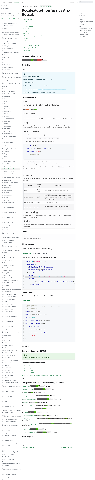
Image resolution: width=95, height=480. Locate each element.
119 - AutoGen (6, 338)
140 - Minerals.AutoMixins (9, 391)
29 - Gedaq (5, 99)
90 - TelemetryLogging (8, 260)
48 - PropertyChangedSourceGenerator (11, 148)
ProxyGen (25, 412)
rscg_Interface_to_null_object (31, 424)
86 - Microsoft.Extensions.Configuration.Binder (11, 249)
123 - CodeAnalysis (7, 348)
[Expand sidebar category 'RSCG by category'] (18, 13)
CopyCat (25, 392)
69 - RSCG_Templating (8, 202)
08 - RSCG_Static (6, 41)
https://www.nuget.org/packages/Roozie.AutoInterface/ (40, 86)
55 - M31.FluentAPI (7, 166)
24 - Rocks (5, 86)
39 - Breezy (5, 123)
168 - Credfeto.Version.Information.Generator (11, 468)
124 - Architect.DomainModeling (10, 350)
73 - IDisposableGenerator (9, 212)
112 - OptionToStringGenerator (10, 319)
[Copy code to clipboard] (72, 145)
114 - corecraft (6, 324)
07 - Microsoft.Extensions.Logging (10, 37)
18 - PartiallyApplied (7, 67)
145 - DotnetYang (6, 404)
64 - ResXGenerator (7, 190)
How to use (26, 33)
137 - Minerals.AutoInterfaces (10, 382)
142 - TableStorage (7, 396)
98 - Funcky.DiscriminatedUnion (10, 280)
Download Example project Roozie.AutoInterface (36, 357)
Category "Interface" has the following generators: (37, 48)
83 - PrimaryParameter (8, 240)
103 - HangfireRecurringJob (9, 294)
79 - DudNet (5, 227)
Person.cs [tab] (44, 253)
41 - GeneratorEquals (7, 128)
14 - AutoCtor (5, 57)
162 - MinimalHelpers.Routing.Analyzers (11, 451)
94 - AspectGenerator (7, 270)
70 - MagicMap (6, 205)
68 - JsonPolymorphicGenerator (10, 200)
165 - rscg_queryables (8, 459)
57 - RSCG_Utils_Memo (8, 171)
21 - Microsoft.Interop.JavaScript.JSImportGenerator (11, 76)
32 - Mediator (5, 106)
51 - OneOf (5, 156)
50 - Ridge (4, 154)
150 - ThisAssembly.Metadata (9, 419)
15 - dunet (5, 60)
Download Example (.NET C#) (31, 43)
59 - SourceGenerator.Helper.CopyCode (11, 176)
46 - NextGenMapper (7, 142)
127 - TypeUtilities (6, 358)
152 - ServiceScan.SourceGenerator (10, 424)
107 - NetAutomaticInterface (9, 306)
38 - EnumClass (6, 121)
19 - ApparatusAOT (7, 69)
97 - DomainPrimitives (8, 278)
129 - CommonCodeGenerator (10, 363)
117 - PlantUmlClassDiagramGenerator (11, 332)
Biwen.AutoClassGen (28, 389)
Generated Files (28, 38)
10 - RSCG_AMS (6, 46)
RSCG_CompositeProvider (30, 419)
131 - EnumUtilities (7, 367)
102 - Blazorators (6, 291)
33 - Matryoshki (6, 109)
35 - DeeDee (5, 113)
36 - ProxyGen (6, 116)
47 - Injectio (5, 145)
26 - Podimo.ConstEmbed (8, 91)
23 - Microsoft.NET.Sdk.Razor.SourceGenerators (11, 83)
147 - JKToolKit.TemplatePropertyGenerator (11, 409)
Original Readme (28, 26)
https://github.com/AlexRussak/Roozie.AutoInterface (52, 89)
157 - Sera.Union (6, 438)
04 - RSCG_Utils (6, 28)
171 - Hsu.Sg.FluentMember (9, 477)
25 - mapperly (5, 89)
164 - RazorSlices (6, 457)
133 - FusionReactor (7, 372)
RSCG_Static (27, 429)
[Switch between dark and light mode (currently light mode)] (77, 2)
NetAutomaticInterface (29, 409)
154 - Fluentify (6, 430)
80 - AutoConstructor (7, 230)
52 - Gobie (5, 159)
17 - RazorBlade (6, 65)
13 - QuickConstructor (8, 55)
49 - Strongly (5, 151)
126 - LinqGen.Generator (8, 355)
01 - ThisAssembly (7, 21)
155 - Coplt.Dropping (7, 433)
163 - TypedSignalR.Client (8, 454)
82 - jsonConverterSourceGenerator (10, 237)
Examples (16, 2)
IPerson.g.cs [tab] (26, 300)
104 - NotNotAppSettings (8, 299)
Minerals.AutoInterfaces (29, 406)
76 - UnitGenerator (7, 220)
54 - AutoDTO (5, 164)
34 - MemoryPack (6, 111)
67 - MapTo (5, 197)
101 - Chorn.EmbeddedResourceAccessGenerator (11, 288)
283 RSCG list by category (8, 18)
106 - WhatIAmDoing (7, 304)
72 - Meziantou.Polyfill (8, 210)
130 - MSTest (5, 365)
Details (25, 21)
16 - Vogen (5, 62)
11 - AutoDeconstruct (7, 48)
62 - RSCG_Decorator (7, 185)
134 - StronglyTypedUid (8, 375)
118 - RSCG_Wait (6, 335)
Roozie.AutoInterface (29, 415)
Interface (24, 440)
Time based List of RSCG (7, 16)
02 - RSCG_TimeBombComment (10, 23)
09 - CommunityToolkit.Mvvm (10, 43)
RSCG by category (6, 13)
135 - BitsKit (5, 377)
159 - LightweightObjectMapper (10, 443)
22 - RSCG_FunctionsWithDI (9, 80)
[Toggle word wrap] (71, 261)
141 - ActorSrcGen (7, 394)
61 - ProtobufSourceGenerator (10, 182)
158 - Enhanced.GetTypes (8, 440)
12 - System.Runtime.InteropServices (10, 51)
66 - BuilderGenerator (8, 195)
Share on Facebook (29, 366)
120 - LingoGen (6, 340)
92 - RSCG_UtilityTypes (8, 265)
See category (27, 50)
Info (25, 24)
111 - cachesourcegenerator (9, 316)
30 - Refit (4, 101)
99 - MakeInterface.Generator (10, 283)
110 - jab (4, 314)
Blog (22, 2)
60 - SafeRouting (6, 180)
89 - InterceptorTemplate (8, 258)
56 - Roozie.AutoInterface (9, 169)
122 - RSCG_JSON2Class (8, 345)
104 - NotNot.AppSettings (9, 296)
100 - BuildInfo (6, 285)
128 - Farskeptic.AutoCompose (10, 360)
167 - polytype (6, 465)
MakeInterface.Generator (29, 399)
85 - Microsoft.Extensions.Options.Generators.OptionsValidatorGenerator (11, 245)
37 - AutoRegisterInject (8, 118)
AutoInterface (26, 386)
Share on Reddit (28, 370)
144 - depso (5, 401)
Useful (24, 40)
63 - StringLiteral (6, 187)
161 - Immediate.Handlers (9, 448)
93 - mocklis (5, 268)
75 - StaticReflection (7, 217)
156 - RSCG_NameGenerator (9, 435)
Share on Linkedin (29, 372)
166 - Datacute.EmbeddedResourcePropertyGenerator (11, 462)
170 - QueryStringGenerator (9, 474)
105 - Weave (5, 301)
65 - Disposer (5, 192)
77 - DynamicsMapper (8, 222)
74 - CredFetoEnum (7, 215)
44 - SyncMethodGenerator (9, 136)
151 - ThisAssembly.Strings (9, 421)
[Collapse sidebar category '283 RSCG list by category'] (18, 18)
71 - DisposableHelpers (8, 207)
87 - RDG (4, 253)
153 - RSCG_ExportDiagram (9, 428)
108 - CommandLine (7, 309)
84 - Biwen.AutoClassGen (8, 242)
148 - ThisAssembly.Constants (10, 413)
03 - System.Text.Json (7, 25)
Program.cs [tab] (36, 253)
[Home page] (23, 6)
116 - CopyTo (5, 329)
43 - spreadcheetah (7, 133)
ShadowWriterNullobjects (30, 432)
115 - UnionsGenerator (8, 326)
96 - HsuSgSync (6, 275)
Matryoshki (26, 402)
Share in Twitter (28, 368)
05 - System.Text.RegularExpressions (10, 31)
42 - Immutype (6, 131)
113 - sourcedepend (7, 321)
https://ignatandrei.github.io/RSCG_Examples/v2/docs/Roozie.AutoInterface (42, 375)
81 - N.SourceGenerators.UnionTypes (11, 233)
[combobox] (86, 2)
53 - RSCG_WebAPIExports (9, 161)
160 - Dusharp (6, 445)
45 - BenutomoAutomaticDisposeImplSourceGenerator (11, 139)
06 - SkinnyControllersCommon (10, 34)
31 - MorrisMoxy (6, 104)
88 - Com (4, 255)
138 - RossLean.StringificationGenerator (11, 385)
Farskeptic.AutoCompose (29, 396)
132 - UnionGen (6, 370)
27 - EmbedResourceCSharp (9, 94)
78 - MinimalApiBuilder (8, 225)
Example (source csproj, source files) (33, 36)
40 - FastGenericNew (7, 126)
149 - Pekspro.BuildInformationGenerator (11, 416)
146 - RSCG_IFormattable (8, 406)
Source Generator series (37, 224)
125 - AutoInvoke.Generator (9, 353)
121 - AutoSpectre (7, 343)
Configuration (26, 29)
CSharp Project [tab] (27, 253)
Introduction (4, 6)
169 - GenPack (6, 472)
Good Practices (5, 8)
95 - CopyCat (5, 273)
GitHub (72, 2)
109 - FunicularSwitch (7, 311)
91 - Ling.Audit (6, 263)
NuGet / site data (27, 19)
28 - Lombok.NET (6, 96)
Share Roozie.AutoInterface (31, 45)
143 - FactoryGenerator (8, 399)
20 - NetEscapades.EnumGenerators (10, 72)
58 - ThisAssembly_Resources (10, 174)
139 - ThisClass (6, 389)
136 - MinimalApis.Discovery (9, 380)
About (3, 11)
